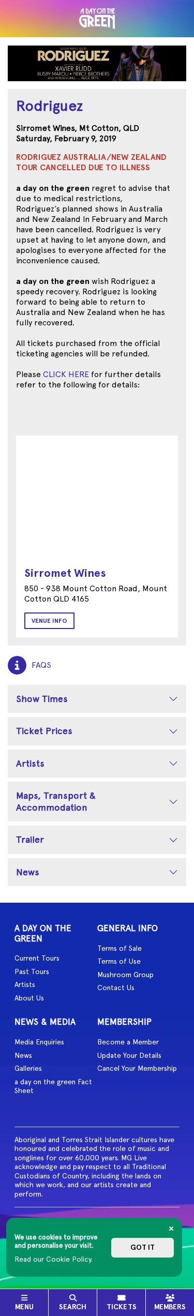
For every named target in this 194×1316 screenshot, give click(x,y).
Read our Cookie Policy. (53, 1259)
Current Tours (36, 958)
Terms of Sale (119, 948)
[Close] (171, 1228)
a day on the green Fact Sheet (53, 1086)
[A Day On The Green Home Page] (97, 18)
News (27, 871)
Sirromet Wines (65, 573)
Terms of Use (119, 961)
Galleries (28, 1068)
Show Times (42, 698)
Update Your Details (129, 1055)
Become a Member (128, 1042)
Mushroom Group (125, 974)
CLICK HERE (66, 374)
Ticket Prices (44, 730)
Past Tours (31, 971)
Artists (30, 763)
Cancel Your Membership (137, 1068)
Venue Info (49, 620)
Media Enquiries (39, 1042)
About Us (29, 998)
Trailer (30, 839)
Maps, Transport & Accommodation (56, 801)
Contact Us (116, 987)
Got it (142, 1247)
